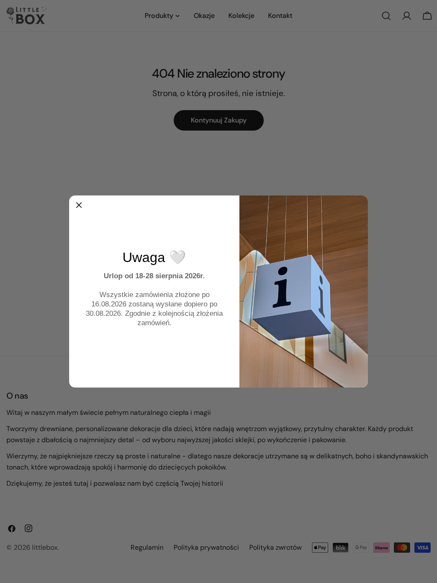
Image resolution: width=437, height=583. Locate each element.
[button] (79, 205)
